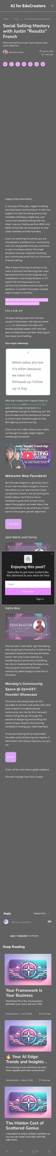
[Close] (52, 554)
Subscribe (28, 591)
